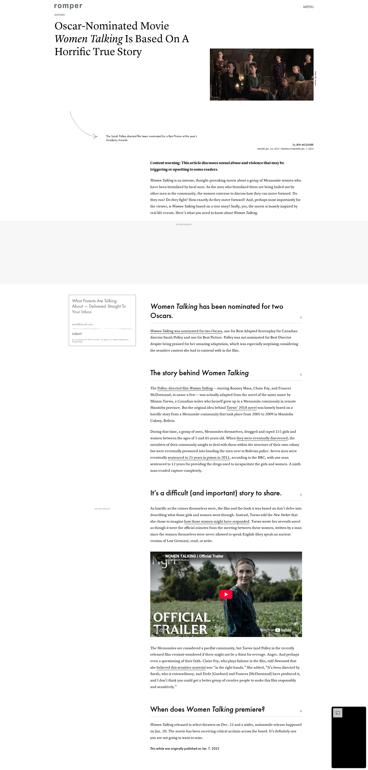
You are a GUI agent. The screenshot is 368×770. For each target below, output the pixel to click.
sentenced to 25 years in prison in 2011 (199, 457)
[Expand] (336, 710)
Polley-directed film (173, 388)
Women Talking (201, 388)
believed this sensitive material (181, 667)
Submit (77, 333)
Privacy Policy (77, 341)
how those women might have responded (216, 521)
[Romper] (68, 7)
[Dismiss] (362, 710)
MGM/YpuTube (315, 78)
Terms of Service (119, 339)
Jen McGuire (305, 145)
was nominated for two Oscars (186, 331)
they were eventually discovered (262, 438)
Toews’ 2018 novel (242, 407)
